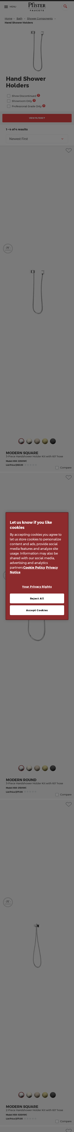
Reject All (37, 598)
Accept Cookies (37, 610)
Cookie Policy (34, 567)
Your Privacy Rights (37, 586)
